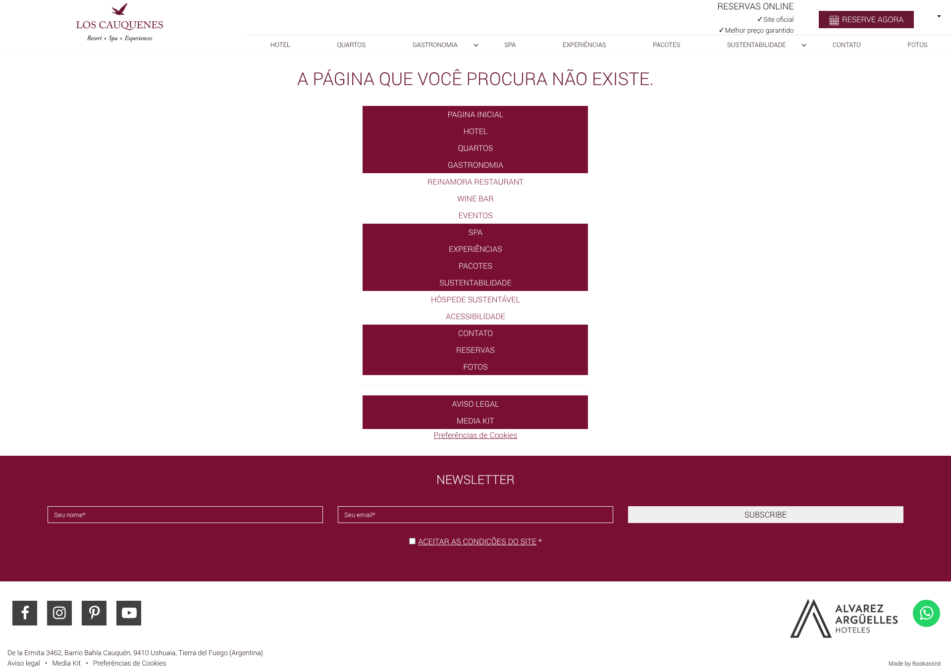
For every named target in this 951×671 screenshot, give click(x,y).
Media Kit (475, 420)
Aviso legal (475, 403)
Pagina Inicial (476, 114)
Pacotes (666, 44)
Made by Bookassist (915, 664)
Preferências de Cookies (476, 435)
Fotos (918, 44)
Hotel (280, 44)
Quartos (351, 44)
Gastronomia (435, 44)
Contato (847, 44)
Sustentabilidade (756, 44)
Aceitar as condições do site (477, 541)
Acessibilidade (475, 316)
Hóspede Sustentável (475, 299)
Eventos (475, 215)
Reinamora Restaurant (475, 181)
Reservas (475, 349)
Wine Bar (475, 198)
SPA (510, 44)
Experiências (584, 44)
